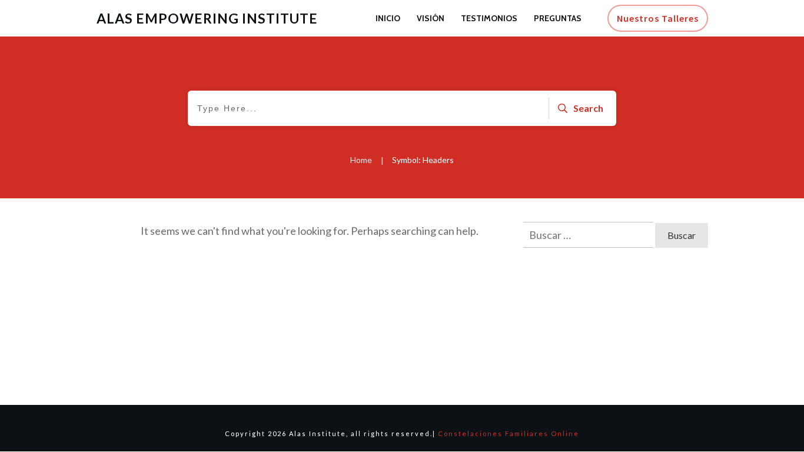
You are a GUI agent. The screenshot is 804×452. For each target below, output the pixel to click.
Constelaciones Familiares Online (508, 433)
